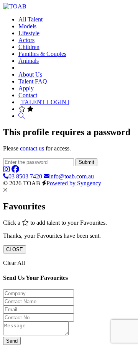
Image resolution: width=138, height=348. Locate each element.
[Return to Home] (14, 6)
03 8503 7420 (26, 176)
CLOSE (14, 249)
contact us (32, 148)
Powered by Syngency (73, 183)
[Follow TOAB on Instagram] (7, 169)
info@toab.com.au (71, 176)
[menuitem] (30, 19)
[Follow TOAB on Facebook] (15, 169)
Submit (86, 162)
